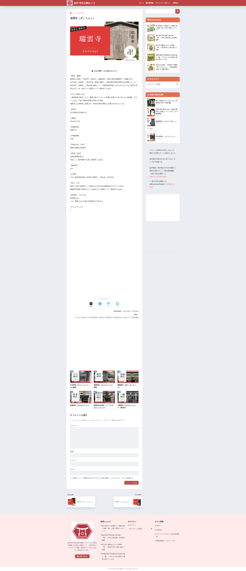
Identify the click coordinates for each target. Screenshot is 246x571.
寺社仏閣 (126, 311)
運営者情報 (149, 3)
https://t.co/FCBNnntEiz (158, 177)
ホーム (141, 3)
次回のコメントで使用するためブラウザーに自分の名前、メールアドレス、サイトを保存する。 (104, 478)
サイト (72, 469)
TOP (157, 526)
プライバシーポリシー (163, 3)
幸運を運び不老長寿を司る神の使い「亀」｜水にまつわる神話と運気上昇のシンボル (113, 556)
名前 (73, 451)
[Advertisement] (104, 279)
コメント (74, 425)
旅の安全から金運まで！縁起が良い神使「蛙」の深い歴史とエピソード (113, 528)
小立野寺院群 (92, 317)
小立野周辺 (135, 311)
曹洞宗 (109, 317)
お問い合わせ (83, 556)
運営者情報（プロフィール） (166, 541)
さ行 (77, 317)
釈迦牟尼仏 (118, 317)
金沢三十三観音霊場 (132, 317)
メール (73, 460)
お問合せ (176, 3)
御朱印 (102, 317)
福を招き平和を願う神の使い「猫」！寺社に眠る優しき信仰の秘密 (113, 537)
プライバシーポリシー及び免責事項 (167, 535)
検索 (177, 11)
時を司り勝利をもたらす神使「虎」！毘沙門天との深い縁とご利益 (113, 547)
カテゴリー (132, 525)
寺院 (83, 317)
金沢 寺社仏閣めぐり (84, 3)
